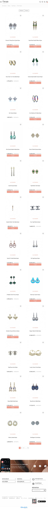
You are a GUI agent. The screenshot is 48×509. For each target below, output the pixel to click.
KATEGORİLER (5, 478)
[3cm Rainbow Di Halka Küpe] (35, 99)
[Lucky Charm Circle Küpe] (35, 353)
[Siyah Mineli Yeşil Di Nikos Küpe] (35, 26)
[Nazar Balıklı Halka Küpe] (12, 387)
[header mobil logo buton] (5, 1)
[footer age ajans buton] (42, 501)
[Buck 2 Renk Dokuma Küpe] (35, 135)
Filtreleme (21, 10)
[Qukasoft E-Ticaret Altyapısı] (24, 507)
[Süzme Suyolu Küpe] (12, 171)
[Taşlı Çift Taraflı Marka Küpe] (12, 244)
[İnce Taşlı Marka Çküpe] (35, 208)
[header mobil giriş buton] (44, 2)
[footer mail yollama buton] (44, 490)
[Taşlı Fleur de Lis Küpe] (12, 353)
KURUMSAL (19, 478)
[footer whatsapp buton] (45, 466)
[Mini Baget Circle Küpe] (35, 423)
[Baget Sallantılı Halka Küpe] (35, 317)
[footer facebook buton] (40, 466)
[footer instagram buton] (35, 466)
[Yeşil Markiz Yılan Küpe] (35, 171)
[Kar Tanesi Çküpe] (12, 99)
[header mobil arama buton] (40, 2)
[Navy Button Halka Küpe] (35, 387)
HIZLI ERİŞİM (5, 481)
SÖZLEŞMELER (20, 481)
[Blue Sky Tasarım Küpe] (35, 280)
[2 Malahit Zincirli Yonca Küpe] (12, 280)
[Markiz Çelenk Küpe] (12, 423)
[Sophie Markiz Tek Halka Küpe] (12, 208)
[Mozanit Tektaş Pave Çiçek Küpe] (12, 26)
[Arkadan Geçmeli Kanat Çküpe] (12, 317)
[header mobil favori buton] (42, 2)
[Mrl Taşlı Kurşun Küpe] (35, 244)
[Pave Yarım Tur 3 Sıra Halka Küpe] (12, 62)
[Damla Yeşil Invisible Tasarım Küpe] (35, 62)
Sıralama (26, 10)
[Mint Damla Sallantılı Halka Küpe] (12, 135)
